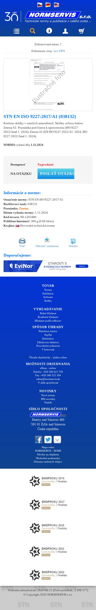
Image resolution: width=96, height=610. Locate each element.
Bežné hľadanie (48, 313)
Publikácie (48, 293)
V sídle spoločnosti (48, 382)
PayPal (48, 334)
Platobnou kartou (48, 331)
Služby (48, 300)
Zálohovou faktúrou (48, 342)
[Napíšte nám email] (57, 439)
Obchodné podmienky (48, 458)
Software (48, 297)
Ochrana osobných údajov (48, 461)
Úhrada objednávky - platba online (48, 357)
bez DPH (59, 51)
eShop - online (48, 368)
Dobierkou (48, 338)
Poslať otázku (57, 174)
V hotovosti (48, 349)
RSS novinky (48, 399)
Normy (48, 289)
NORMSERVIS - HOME (48, 450)
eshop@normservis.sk (48, 379)
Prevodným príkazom (48, 345)
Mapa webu (48, 447)
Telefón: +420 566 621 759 (48, 371)
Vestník (48, 402)
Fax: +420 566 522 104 (48, 375)
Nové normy (48, 395)
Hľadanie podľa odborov (48, 320)
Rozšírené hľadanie (48, 317)
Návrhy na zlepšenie (48, 454)
